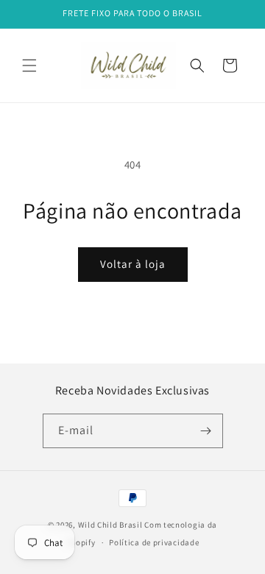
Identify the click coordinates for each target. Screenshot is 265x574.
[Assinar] (206, 431)
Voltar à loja (133, 264)
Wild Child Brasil (110, 525)
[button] (29, 65)
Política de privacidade (154, 542)
